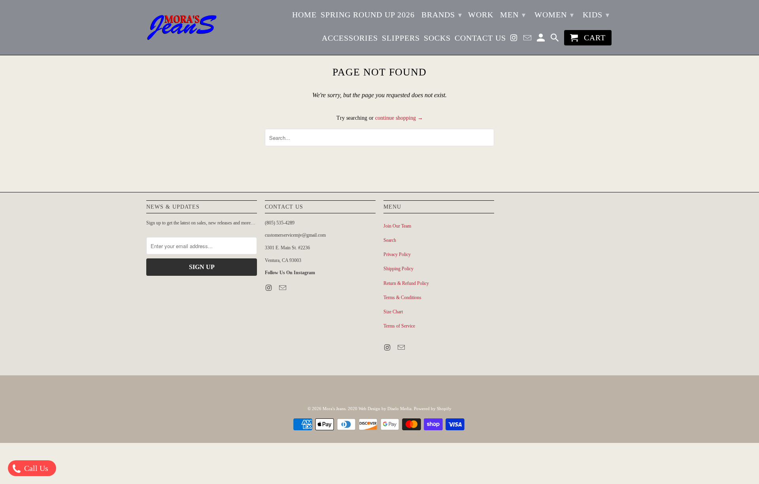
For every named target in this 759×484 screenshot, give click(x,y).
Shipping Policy (398, 268)
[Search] (555, 39)
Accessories (350, 38)
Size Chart (393, 312)
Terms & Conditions (402, 297)
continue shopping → (399, 118)
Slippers (401, 38)
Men (513, 14)
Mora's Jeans (334, 408)
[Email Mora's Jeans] (528, 39)
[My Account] (541, 39)
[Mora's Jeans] (181, 27)
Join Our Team (397, 226)
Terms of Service (399, 326)
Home (304, 14)
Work (480, 14)
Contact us (480, 38)
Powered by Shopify (432, 408)
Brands (441, 14)
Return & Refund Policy (406, 283)
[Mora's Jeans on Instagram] (514, 39)
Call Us (35, 468)
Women (554, 14)
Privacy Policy (397, 254)
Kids (596, 14)
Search (389, 240)
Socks (437, 38)
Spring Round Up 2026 (368, 14)
